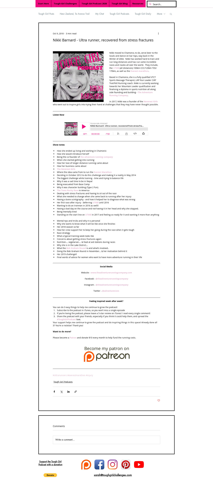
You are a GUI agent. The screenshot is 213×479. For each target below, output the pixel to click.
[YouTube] (139, 464)
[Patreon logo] (86, 464)
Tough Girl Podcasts (119, 13)
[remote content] (106, 129)
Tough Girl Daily (143, 13)
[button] (171, 14)
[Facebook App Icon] (99, 464)
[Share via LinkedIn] (68, 391)
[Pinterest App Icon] (126, 464)
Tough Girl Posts (46, 13)
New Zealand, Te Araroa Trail (75, 13)
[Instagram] (113, 464)
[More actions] (158, 33)
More (159, 13)
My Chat (99, 13)
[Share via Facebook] (54, 391)
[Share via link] (75, 391)
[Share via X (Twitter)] (61, 391)
